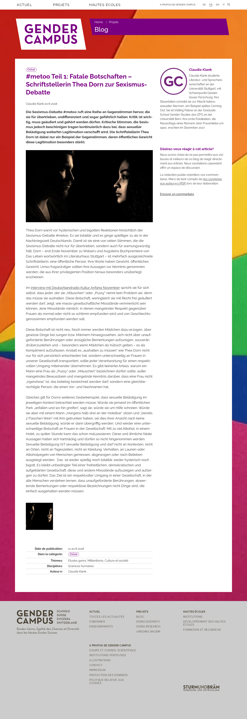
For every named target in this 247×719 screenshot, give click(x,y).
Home (99, 22)
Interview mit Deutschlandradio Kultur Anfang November (75, 288)
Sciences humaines (81, 566)
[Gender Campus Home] (51, 34)
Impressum (97, 669)
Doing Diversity (148, 621)
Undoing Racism (148, 631)
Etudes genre (77, 560)
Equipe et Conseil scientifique (112, 650)
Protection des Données (108, 675)
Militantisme (95, 560)
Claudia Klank (77, 571)
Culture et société (116, 560)
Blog (101, 29)
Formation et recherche (202, 629)
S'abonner (97, 621)
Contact (96, 665)
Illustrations (99, 660)
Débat (31, 69)
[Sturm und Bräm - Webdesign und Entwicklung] (201, 687)
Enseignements (101, 626)
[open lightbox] (39, 516)
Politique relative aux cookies (106, 681)
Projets (61, 5)
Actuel (24, 5)
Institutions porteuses (107, 655)
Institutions (193, 616)
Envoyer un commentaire (177, 194)
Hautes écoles (105, 5)
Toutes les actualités (106, 616)
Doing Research (148, 626)
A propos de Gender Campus (177, 4)
